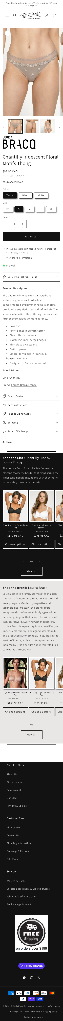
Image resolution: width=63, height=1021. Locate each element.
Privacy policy (15, 1011)
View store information (19, 257)
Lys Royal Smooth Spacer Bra (15, 693)
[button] (7, 15)
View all (31, 571)
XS (9, 209)
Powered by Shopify (35, 1006)
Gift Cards (12, 858)
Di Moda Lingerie (18, 1006)
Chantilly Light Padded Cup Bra (15, 526)
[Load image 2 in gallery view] (31, 126)
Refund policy (54, 1006)
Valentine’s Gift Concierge (21, 896)
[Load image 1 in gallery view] (15, 126)
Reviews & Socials (17, 805)
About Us (12, 774)
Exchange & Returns (18, 851)
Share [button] (9, 442)
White (41, 195)
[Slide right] (59, 127)
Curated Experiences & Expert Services (28, 888)
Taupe (9, 195)
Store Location (15, 782)
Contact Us (13, 835)
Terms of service (32, 1011)
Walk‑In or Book (16, 880)
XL (51, 209)
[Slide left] (3, 127)
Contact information (33, 1017)
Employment (14, 790)
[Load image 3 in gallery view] (47, 126)
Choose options (15, 544)
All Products (13, 827)
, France (24, 385)
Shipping (7, 176)
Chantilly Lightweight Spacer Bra (42, 526)
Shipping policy (50, 1011)
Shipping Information (19, 843)
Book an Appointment (19, 904)
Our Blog (12, 797)
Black (25, 195)
